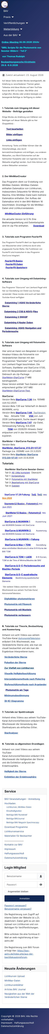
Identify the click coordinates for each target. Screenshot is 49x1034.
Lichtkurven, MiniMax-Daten (18, 807)
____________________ (14, 840)
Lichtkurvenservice (14, 831)
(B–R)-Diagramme (14, 701)
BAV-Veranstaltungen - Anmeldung (22, 799)
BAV (6, 10)
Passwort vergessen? (15, 905)
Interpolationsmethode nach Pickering (24, 679)
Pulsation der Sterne (15, 662)
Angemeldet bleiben (18, 891)
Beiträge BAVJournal (15, 818)
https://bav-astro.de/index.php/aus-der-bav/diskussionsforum (18, 954)
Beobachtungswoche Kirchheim (18, 61)
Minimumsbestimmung (16, 695)
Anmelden (24, 898)
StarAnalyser (11, 732)
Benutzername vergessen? (17, 908)
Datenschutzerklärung (15, 857)
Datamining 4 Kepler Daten (18, 322)
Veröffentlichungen (14, 23)
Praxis (7, 17)
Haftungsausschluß (14, 853)
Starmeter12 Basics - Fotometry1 (21, 504)
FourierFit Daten (14, 264)
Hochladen (10, 803)
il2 (39, 494)
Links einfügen (14, 140)
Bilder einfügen (14, 134)
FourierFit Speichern (16, 267)
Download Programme (16, 827)
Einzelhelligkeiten (14, 811)
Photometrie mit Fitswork (17, 604)
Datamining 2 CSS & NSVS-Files (21, 311)
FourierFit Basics (14, 261)
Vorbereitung (18, 476)
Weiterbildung (11, 29)
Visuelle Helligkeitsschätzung (20, 673)
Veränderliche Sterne (15, 657)
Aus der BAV (11, 35)
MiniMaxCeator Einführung (19, 213)
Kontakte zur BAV (13, 844)
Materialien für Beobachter (18, 835)
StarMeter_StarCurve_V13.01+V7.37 (21, 447)
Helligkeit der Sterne (15, 771)
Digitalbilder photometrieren (19, 598)
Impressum (10, 849)
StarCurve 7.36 (24, 399)
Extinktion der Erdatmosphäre (20, 776)
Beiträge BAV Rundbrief (16, 815)
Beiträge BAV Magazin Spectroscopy (22, 822)
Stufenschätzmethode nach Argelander (25, 684)
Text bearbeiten (14, 129)
